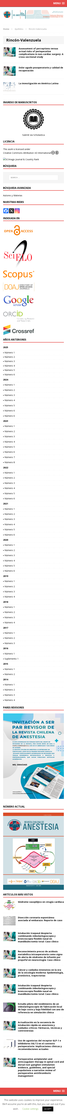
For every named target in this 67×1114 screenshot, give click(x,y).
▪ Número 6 (9, 374)
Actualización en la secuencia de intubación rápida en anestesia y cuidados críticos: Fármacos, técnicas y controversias (40, 1026)
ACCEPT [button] (47, 1108)
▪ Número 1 (9, 352)
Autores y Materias (12, 195)
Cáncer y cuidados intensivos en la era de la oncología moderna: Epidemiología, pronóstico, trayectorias (41, 972)
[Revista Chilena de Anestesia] (33, 14)
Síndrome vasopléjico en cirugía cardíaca (41, 901)
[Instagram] (17, 210)
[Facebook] (5, 210)
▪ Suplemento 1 (11, 658)
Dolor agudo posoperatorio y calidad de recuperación (41, 69)
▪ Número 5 (9, 370)
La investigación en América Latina (38, 83)
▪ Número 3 (9, 361)
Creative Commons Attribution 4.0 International (27, 152)
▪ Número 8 (9, 462)
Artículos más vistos (18, 894)
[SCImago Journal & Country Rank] (21, 159)
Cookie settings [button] (30, 1108)
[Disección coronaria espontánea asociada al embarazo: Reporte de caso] (9, 923)
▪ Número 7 (9, 457)
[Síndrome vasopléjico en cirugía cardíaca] (9, 907)
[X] (11, 210)
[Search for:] (33, 177)
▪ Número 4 (9, 365)
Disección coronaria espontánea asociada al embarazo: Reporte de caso (40, 919)
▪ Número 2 (9, 356)
